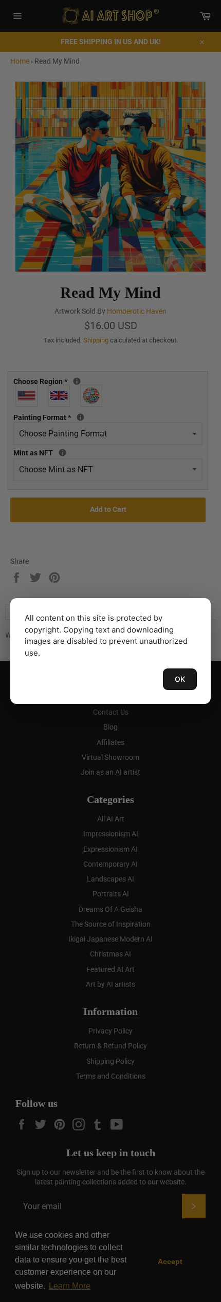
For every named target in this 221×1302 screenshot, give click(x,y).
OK (180, 679)
